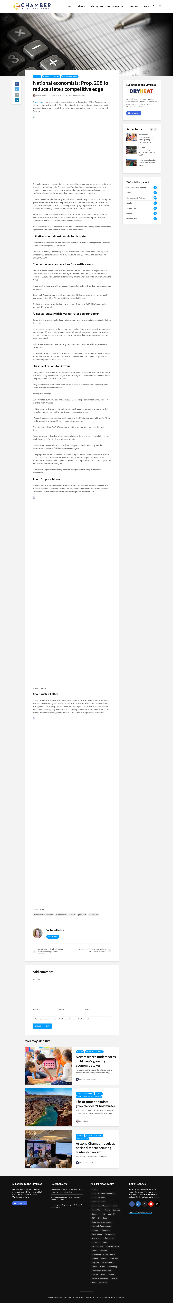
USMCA (114, 1279)
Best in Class (96, 1210)
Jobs (105, 1242)
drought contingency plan (101, 1222)
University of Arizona (100, 1279)
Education (106, 1230)
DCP (93, 1218)
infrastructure (109, 1238)
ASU (115, 1206)
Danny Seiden (84, 1121)
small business (107, 1262)
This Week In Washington (101, 1270)
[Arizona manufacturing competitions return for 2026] (131, 150)
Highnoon (121, 1297)
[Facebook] (132, 1204)
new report (39, 102)
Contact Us (133, 6)
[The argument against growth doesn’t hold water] (48, 1107)
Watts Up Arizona (115, 6)
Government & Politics (69, 77)
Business (37, 77)
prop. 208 (82, 914)
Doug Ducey (103, 1218)
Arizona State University (101, 1206)
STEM (102, 1266)
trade (103, 1275)
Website (87, 1009)
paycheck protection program (103, 1254)
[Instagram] (157, 1204)
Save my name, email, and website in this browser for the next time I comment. (62, 1019)
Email (61, 1009)
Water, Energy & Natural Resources (89, 1097)
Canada (94, 1214)
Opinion (98, 1093)
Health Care (96, 1238)
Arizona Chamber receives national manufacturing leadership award (95, 1147)
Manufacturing (82, 1138)
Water (94, 1283)
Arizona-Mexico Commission (103, 1194)
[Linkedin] (138, 1204)
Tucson (111, 1275)
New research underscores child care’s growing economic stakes (96, 1061)
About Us (82, 6)
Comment (36, 979)
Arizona (94, 1189)
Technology (112, 1266)
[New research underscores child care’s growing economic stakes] (48, 1065)
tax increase (93, 914)
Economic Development (51, 77)
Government (61, 914)
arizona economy (98, 1202)
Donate (145, 6)
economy (95, 1230)
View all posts (52, 937)
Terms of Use (134, 1212)
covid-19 (111, 1214)
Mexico (94, 1250)
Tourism (95, 1275)
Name (35, 1009)
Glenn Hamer (97, 1234)
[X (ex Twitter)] (144, 1204)
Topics (70, 6)
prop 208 (95, 1262)
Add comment (80, 95)
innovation (96, 1242)
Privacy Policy (146, 1212)
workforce (103, 1283)
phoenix (95, 1258)
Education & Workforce (94, 1052)
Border (107, 1210)
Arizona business (98, 1198)
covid (103, 1214)
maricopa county (112, 1246)
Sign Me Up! (134, 113)
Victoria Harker (41, 95)
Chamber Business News (87, 1079)
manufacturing (97, 1246)
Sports (94, 1266)
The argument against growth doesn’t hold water (95, 1104)
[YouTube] (151, 1204)
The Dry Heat (97, 6)
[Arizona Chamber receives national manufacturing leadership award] (48, 1149)
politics (72, 914)
